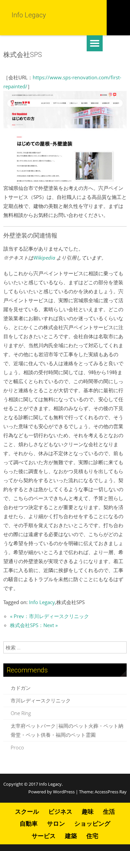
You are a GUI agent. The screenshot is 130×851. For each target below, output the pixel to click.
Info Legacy (42, 602)
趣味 (88, 811)
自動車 (29, 823)
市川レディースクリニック (41, 700)
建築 (71, 836)
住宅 (92, 836)
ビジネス (60, 811)
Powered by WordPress (51, 792)
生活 (109, 811)
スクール (27, 811)
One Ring (21, 713)
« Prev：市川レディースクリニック (49, 616)
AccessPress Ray (111, 792)
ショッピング (92, 823)
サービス (44, 836)
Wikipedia (44, 257)
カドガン (21, 687)
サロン (56, 823)
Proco (17, 747)
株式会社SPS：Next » (34, 625)
